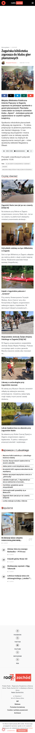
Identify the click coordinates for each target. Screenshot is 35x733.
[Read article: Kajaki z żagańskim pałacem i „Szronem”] (17, 277)
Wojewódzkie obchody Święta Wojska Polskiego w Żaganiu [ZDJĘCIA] (16, 338)
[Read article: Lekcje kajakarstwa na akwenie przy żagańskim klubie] (17, 413)
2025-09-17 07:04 (24, 63)
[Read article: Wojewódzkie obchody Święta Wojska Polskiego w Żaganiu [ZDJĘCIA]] (17, 322)
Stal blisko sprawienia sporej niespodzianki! (13, 486)
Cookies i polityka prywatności (17, 710)
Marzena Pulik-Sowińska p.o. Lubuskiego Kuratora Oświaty (17, 457)
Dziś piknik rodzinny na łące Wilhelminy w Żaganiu (17, 249)
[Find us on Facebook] (17, 631)
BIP (17, 701)
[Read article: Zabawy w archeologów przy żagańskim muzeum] (17, 368)
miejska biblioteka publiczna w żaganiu (17, 169)
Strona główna (5, 47)
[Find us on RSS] (17, 659)
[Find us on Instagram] (17, 652)
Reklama (17, 704)
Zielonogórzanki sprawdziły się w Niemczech (14, 491)
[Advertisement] (17, 25)
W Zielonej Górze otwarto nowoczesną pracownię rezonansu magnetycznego (12, 539)
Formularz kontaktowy (17, 707)
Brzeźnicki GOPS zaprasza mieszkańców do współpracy (18, 470)
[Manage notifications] (3, 729)
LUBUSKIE (14, 47)
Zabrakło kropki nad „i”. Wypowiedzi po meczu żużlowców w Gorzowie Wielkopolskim (16, 481)
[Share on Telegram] (17, 95)
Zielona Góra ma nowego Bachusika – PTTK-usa (17, 550)
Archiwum (17, 713)
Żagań (4, 166)
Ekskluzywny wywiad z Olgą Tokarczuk (18, 567)
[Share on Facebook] (4, 95)
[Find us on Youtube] (17, 645)
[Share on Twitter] (11, 95)
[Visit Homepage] (19, 3)
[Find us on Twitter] (17, 638)
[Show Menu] (33, 3)
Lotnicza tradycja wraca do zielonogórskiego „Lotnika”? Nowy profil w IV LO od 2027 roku (18, 577)
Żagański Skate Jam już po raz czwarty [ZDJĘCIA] (17, 206)
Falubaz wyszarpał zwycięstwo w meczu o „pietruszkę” (17, 476)
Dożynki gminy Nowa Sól (17, 559)
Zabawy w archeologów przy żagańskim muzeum (12, 383)
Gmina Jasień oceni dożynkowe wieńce (16, 466)
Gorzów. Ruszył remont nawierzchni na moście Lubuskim (16, 462)
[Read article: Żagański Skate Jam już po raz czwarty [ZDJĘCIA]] (17, 191)
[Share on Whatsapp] (24, 95)
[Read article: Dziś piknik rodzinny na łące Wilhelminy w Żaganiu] (17, 234)
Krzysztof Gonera (11, 63)
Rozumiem (22, 730)
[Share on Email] (31, 95)
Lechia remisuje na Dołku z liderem (15, 501)
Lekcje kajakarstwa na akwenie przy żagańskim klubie (16, 429)
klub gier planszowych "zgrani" (18, 163)
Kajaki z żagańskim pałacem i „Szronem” (13, 292)
